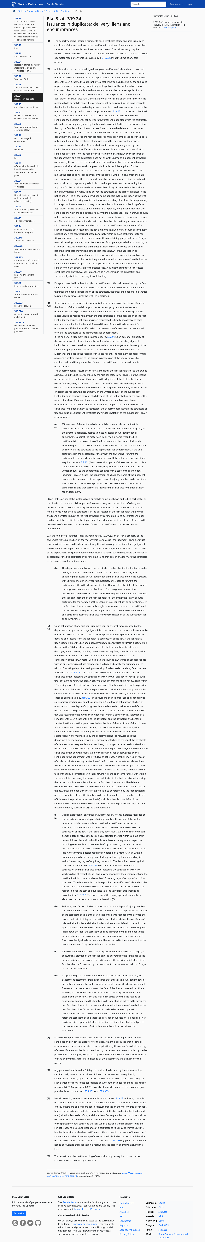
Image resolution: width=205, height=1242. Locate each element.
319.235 (26, 262)
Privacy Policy (127, 1234)
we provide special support (85, 1224)
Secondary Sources (130, 1229)
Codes (161, 1202)
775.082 (89, 1091)
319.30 (19, 148)
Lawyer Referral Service (86, 1209)
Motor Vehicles (36, 11)
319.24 (24, 97)
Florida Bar (68, 1202)
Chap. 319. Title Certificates (59, 11)
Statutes (22, 11)
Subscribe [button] (19, 1213)
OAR (160, 1225)
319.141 (24, 229)
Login (189, 4)
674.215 (75, 672)
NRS (160, 1216)
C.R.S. (161, 1207)
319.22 (21, 77)
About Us (124, 1211)
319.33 (26, 169)
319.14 (26, 29)
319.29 (22, 138)
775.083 (104, 1091)
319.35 (27, 196)
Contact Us (125, 1220)
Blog (122, 1207)
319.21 (27, 66)
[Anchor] (64, 62)
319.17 (17, 46)
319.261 (26, 284)
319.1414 (26, 327)
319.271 (26, 294)
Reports (124, 1225)
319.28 (26, 126)
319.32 (17, 156)
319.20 (22, 55)
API (121, 1216)
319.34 (27, 183)
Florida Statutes (55, 4)
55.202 (111, 336)
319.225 (106, 57)
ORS (166, 1225)
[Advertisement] (172, 77)
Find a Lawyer (127, 1203)
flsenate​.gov (169, 27)
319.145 (24, 239)
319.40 (26, 209)
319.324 (27, 314)
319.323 (86, 697)
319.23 (27, 87)
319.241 (24, 274)
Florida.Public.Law (30, 4)
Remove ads (176, 4)
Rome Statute (165, 1234)
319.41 (24, 219)
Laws (161, 1220)
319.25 (26, 106)
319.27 (116, 111)
